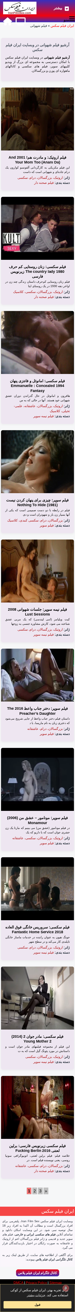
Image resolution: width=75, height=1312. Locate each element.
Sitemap (55, 1283)
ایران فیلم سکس (62, 25)
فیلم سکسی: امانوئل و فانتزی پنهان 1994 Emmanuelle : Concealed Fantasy (37, 386)
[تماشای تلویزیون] (21, 21)
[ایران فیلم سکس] (19, 8)
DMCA (18, 1283)
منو (66, 19)
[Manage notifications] (65, 1288)
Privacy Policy (36, 1283)
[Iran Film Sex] (7, 21)
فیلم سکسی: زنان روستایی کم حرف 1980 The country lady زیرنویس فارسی (37, 272)
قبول (37, 1304)
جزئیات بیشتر (36, 1295)
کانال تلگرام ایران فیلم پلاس (37, 1273)
